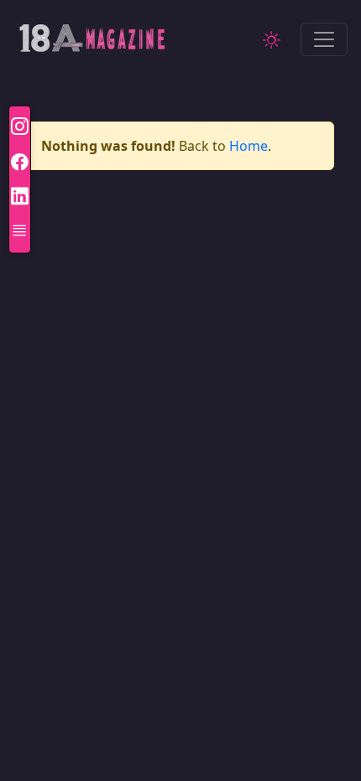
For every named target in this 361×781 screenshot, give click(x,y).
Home (248, 146)
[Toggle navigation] (324, 39)
